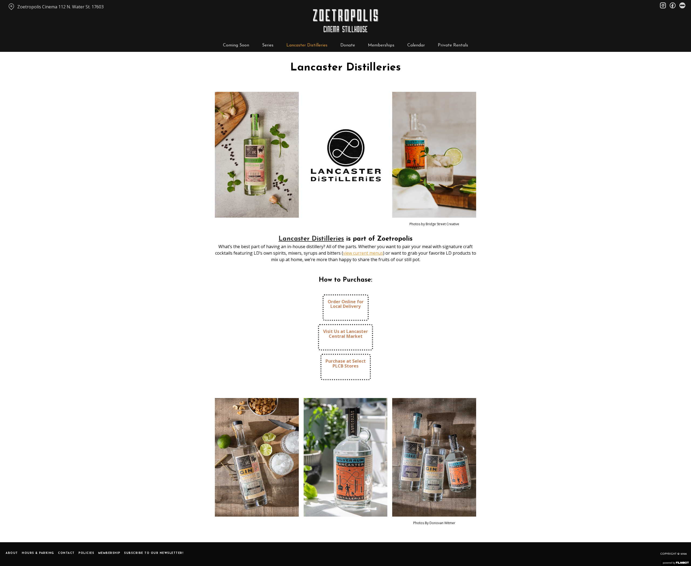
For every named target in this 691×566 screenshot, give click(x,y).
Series (267, 45)
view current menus (363, 253)
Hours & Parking (38, 553)
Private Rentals (453, 45)
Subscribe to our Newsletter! (154, 553)
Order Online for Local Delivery (346, 304)
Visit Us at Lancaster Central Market (345, 333)
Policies (86, 553)
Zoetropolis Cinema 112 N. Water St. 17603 (60, 7)
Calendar (416, 45)
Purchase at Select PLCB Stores (346, 363)
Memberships (381, 45)
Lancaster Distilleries (306, 45)
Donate (347, 45)
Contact (66, 553)
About (12, 553)
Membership (109, 553)
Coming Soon (236, 45)
